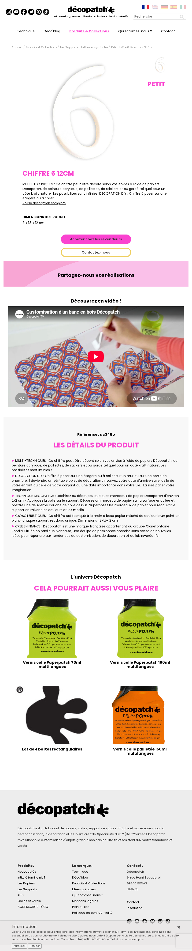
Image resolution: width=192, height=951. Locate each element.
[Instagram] (9, 11)
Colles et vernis (29, 901)
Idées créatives (84, 889)
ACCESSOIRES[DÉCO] (34, 907)
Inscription (135, 908)
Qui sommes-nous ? (135, 31)
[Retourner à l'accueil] (91, 9)
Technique (26, 31)
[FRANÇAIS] (145, 6)
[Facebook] (24, 11)
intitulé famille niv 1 (31, 877)
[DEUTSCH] (164, 6)
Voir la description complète (44, 203)
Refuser (35, 946)
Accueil (17, 47)
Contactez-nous (96, 252)
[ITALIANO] (183, 6)
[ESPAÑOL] (173, 6)
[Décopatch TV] (16, 11)
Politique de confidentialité (92, 912)
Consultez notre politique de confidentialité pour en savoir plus (102, 939)
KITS (21, 895)
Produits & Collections (89, 31)
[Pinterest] (39, 11)
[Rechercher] (182, 16)
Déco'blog (52, 31)
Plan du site (80, 907)
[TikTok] (46, 11)
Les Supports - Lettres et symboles (84, 47)
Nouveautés (27, 871)
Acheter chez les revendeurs (96, 239)
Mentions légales (85, 901)
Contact (168, 31)
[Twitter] (31, 11)
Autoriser (19, 946)
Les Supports (27, 889)
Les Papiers (26, 883)
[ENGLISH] (155, 6)
